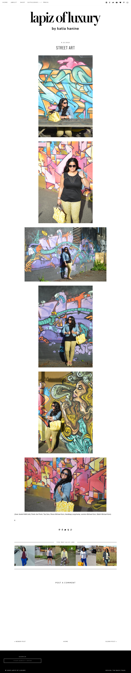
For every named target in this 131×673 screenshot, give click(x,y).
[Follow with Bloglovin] (120, 2)
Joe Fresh (50, 53)
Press (45, 2)
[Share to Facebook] (62, 530)
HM (42, 53)
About (14, 2)
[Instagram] (106, 2)
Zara (88, 53)
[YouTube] (117, 2)
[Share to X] (65, 530)
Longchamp (62, 53)
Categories (32, 2)
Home (5, 2)
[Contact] (127, 2)
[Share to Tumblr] (68, 530)
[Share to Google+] (71, 530)
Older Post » (111, 641)
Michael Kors (77, 53)
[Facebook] (109, 2)
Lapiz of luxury (18, 670)
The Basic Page (118, 670)
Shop (22, 2)
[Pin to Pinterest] (59, 530)
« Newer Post (20, 641)
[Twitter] (113, 2)
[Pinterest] (124, 2)
